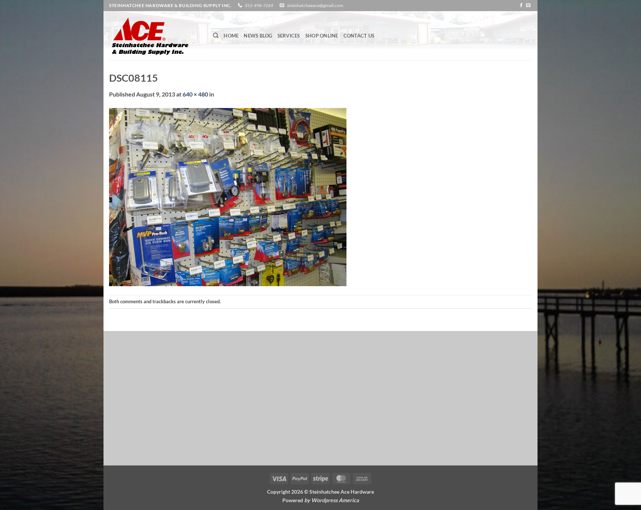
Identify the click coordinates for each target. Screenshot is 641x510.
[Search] (215, 36)
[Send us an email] (528, 5)
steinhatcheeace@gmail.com (315, 5)
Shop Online (321, 36)
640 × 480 (195, 94)
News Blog (258, 36)
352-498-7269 (258, 5)
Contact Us (359, 36)
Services (288, 36)
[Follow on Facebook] (521, 5)
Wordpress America (335, 500)
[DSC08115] (227, 196)
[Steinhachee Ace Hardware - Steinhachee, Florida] (155, 35)
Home (231, 36)
